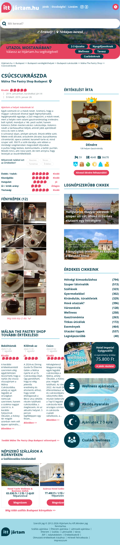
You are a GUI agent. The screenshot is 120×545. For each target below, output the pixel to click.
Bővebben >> (7, 428)
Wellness (83, 51)
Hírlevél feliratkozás (78, 537)
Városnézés (72, 307)
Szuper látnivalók (74, 205)
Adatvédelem (55, 534)
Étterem (45, 531)
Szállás (55, 531)
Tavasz (101, 51)
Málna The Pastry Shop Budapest (24, 81)
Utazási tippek (105, 205)
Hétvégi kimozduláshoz (99, 203)
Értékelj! (46, 32)
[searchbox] (60, 23)
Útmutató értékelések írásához (49, 537)
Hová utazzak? (91, 205)
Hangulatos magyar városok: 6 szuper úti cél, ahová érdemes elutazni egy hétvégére (89, 216)
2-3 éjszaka (78, 46)
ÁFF (43, 534)
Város (77, 531)
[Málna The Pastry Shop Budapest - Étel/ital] (35, 213)
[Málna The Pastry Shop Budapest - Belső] (35, 304)
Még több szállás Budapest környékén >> (30, 510)
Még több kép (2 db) (17, 318)
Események (72, 326)
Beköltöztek (8, 346)
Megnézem (20, 502)
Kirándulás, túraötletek (80, 298)
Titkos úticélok (106, 244)
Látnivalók (67, 531)
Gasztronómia (74, 317)
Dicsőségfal (59, 6)
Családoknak (92, 56)
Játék (45, 6)
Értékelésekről (72, 534)
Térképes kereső (71, 32)
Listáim (73, 6)
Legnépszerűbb (73, 207)
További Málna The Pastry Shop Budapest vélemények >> (30, 440)
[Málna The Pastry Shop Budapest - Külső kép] (12, 213)
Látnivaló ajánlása (80, 528)
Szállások (70, 289)
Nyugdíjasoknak (103, 46)
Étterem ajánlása (59, 528)
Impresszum (60, 540)
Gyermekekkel (74, 293)
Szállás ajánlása (39, 528)
